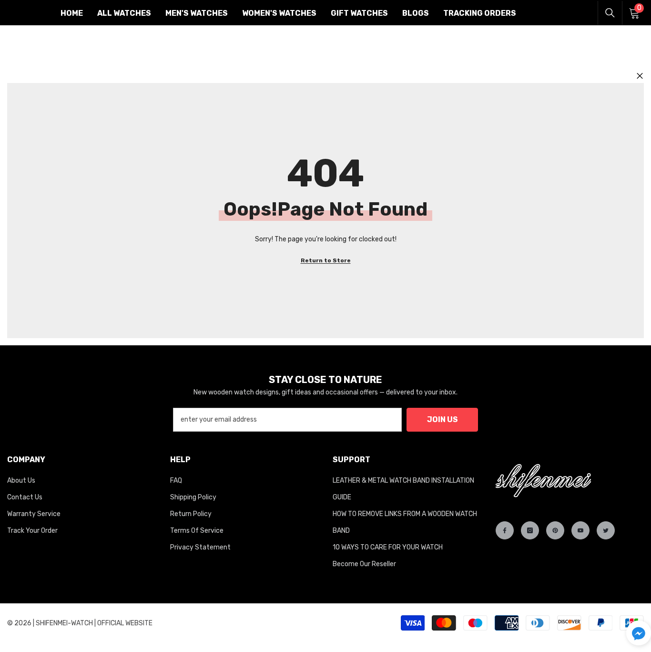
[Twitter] (606, 530)
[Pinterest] (555, 530)
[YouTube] (580, 530)
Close (640, 76)
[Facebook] (505, 530)
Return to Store (326, 260)
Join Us (442, 419)
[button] (638, 633)
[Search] (610, 13)
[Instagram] (530, 530)
